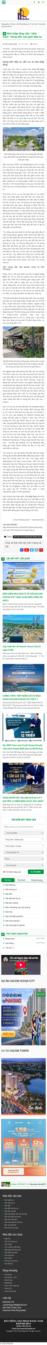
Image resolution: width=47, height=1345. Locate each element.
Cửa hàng (8, 1244)
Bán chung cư (11, 889)
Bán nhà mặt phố (13, 921)
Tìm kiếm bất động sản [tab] (23, 819)
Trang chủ (5, 24)
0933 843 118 (8, 1302)
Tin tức (12, 24)
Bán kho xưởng (12, 903)
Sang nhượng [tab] (36, 880)
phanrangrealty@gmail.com (15, 1305)
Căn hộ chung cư (11, 1241)
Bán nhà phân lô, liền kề (15, 925)
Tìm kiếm (37, 872)
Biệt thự (7, 1239)
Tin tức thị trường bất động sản (27, 537)
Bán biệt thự (11, 885)
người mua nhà (12, 371)
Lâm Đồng (9, 943)
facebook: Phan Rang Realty (14, 1310)
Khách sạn (8, 1280)
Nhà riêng (8, 1258)
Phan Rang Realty (11, 44)
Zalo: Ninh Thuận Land (12, 1307)
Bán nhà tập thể (10, 1225)
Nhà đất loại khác (11, 1252)
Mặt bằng (8, 1283)
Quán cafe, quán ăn (12, 1286)
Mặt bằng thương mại (13, 1250)
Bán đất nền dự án (13, 898)
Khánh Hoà (9, 939)
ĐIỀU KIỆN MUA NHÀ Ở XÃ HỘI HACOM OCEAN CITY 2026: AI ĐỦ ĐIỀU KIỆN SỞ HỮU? (23, 597)
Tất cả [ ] (9, 948)
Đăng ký (39, 2)
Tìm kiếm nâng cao (13, 872)
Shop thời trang (10, 1291)
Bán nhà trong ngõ (11, 1228)
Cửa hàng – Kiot (11, 1277)
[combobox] (23, 839)
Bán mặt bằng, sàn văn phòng (18, 907)
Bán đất (9, 894)
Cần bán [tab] (8, 880)
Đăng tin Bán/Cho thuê (34, 2)
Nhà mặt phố (9, 1255)
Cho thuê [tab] (21, 880)
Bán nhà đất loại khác (14, 916)
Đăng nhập (43, 2)
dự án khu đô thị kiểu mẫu (19, 456)
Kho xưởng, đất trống (12, 1247)
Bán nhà (9, 912)
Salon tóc (8, 1288)
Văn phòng (9, 1264)
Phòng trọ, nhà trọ (11, 1261)
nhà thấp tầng (30, 496)
